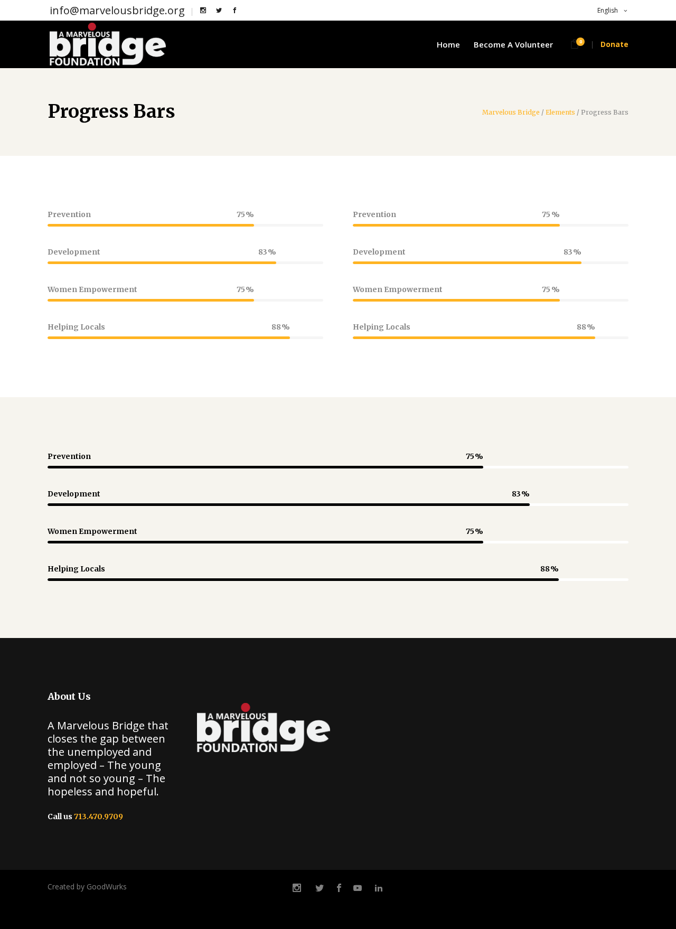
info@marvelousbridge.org (117, 10)
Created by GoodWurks (87, 886)
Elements (560, 112)
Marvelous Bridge (511, 112)
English (607, 10)
